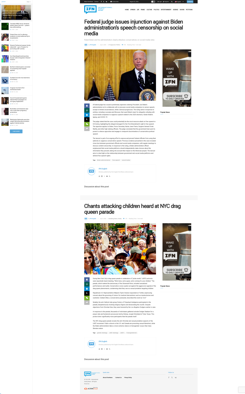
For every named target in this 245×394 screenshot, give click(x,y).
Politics (156, 9)
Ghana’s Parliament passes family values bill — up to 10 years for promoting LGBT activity (20, 47)
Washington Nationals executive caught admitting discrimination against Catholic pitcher (19, 121)
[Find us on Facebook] (101, 1)
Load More (16, 131)
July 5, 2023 (103, 44)
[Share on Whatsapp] (87, 110)
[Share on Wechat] (87, 124)
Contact (96, 1)
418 (124, 44)
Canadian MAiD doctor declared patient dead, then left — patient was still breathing (19, 25)
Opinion (132, 9)
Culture (149, 9)
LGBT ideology (113, 333)
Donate (190, 1)
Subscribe (115, 1)
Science (175, 9)
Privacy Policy (128, 377)
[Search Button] (171, 1)
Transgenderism (132, 333)
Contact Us (118, 377)
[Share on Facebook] (87, 105)
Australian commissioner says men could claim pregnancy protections (19, 110)
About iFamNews (88, 1)
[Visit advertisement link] (176, 78)
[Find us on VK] (106, 1)
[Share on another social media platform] (87, 128)
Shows (182, 9)
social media (126, 160)
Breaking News (113, 218)
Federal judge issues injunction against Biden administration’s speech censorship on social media (16, 13)
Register (166, 1)
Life (138, 9)
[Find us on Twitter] (103, 1)
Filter (28, 1)
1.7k (126, 218)
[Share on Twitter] (87, 119)
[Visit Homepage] (98, 9)
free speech (116, 160)
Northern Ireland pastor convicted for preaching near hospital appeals (20, 68)
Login (160, 1)
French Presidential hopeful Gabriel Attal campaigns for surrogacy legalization (18, 99)
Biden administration (103, 160)
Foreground (112, 44)
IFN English (93, 44)
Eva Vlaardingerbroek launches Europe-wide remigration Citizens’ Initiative (20, 57)
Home (127, 9)
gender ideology (102, 333)
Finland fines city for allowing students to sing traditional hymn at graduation (20, 36)
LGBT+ (122, 333)
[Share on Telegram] (87, 115)
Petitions (189, 9)
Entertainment (166, 9)
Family (143, 9)
